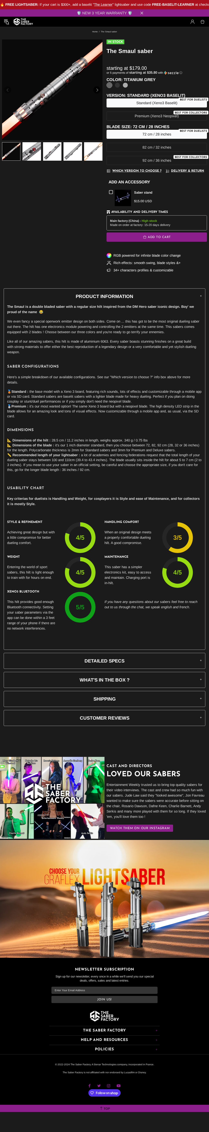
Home (95, 31)
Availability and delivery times (139, 212)
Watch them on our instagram (140, 828)
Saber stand (143, 192)
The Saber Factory (23, 22)
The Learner (103, 5)
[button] (157, 73)
